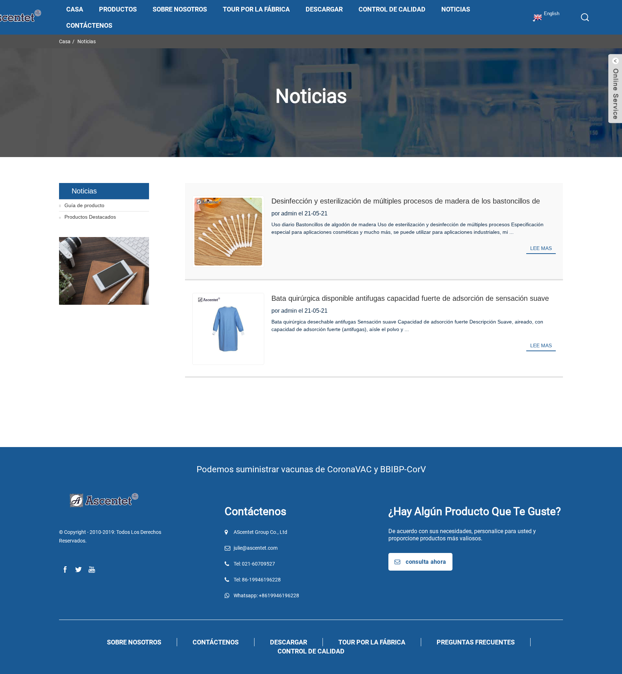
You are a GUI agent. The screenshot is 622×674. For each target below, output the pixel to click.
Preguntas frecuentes (476, 642)
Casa (74, 9)
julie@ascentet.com (256, 548)
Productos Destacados (90, 217)
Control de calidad (392, 9)
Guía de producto (84, 205)
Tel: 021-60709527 (254, 564)
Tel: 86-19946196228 (257, 580)
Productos (118, 9)
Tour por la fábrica (256, 9)
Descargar (324, 9)
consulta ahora (426, 561)
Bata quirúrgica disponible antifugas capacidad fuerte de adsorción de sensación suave (410, 298)
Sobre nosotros (180, 9)
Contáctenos (89, 25)
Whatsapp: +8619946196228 (266, 595)
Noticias (455, 9)
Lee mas (541, 248)
